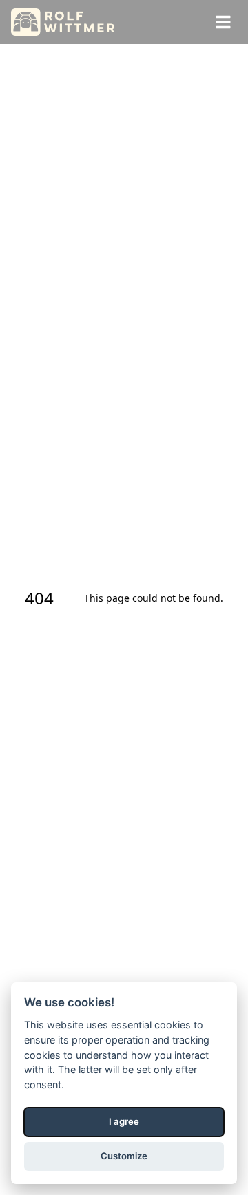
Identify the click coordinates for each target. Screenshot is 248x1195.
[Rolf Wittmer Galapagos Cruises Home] (62, 22)
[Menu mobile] (223, 22)
